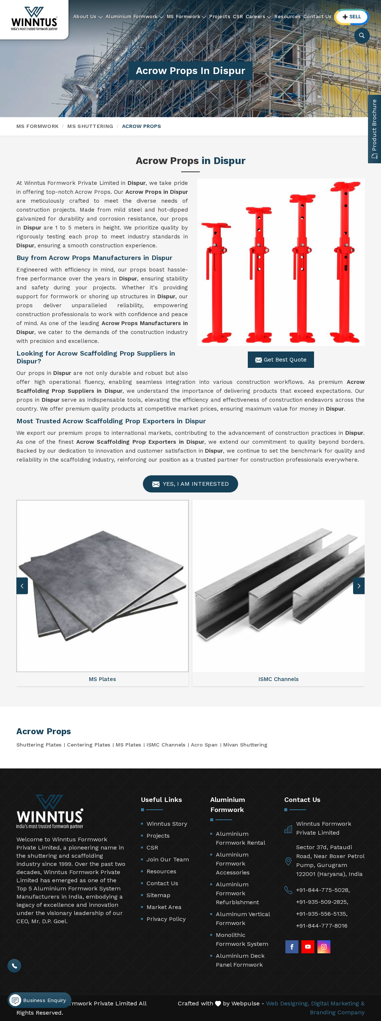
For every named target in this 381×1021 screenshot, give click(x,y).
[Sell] (352, 17)
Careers (256, 16)
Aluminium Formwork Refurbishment (237, 893)
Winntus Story (167, 823)
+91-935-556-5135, (322, 913)
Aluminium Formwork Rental (240, 838)
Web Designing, (287, 1003)
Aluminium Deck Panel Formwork (240, 960)
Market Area (164, 907)
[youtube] (307, 946)
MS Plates (128, 745)
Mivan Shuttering (245, 745)
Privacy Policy (166, 918)
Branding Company (337, 1012)
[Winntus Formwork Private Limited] (34, 18)
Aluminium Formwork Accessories (233, 863)
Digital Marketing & (338, 1003)
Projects (219, 16)
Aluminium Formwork (132, 16)
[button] (359, 586)
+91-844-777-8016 (322, 925)
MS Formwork (184, 16)
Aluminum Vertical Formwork (243, 919)
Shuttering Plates (38, 745)
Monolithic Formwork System (242, 939)
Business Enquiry (43, 1000)
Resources (287, 16)
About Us (85, 16)
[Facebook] (291, 946)
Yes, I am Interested (195, 483)
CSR (238, 16)
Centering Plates (88, 745)
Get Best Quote (284, 359)
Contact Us (318, 16)
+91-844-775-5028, (323, 889)
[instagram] (323, 946)
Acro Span (204, 745)
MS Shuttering (90, 126)
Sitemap (158, 895)
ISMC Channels (166, 745)
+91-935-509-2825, (322, 901)
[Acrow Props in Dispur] (281, 262)
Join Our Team (168, 859)
